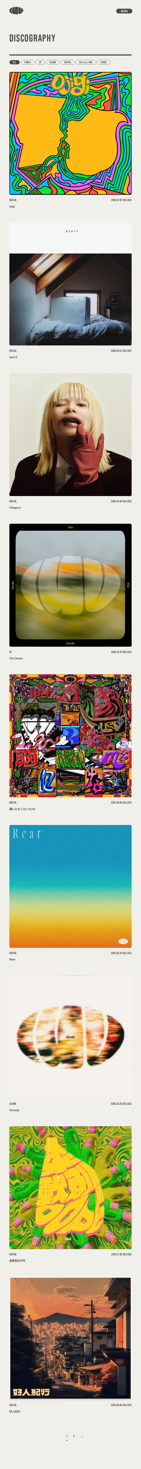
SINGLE (27, 62)
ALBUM (53, 62)
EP (40, 62)
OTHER (103, 62)
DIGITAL (67, 62)
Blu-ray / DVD (86, 62)
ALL (14, 62)
